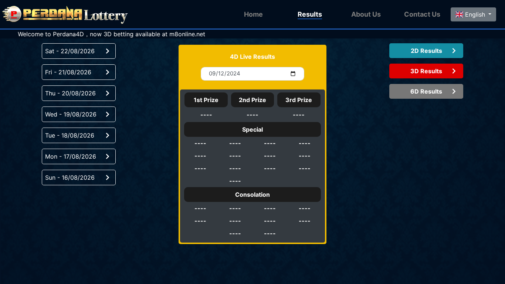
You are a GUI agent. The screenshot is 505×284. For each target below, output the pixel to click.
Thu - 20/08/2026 (70, 93)
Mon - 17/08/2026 (70, 156)
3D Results (426, 71)
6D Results (426, 91)
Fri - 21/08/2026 (68, 72)
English (475, 14)
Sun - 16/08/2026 (70, 177)
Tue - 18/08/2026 (69, 135)
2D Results (426, 50)
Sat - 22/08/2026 (70, 51)
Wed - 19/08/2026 (70, 114)
